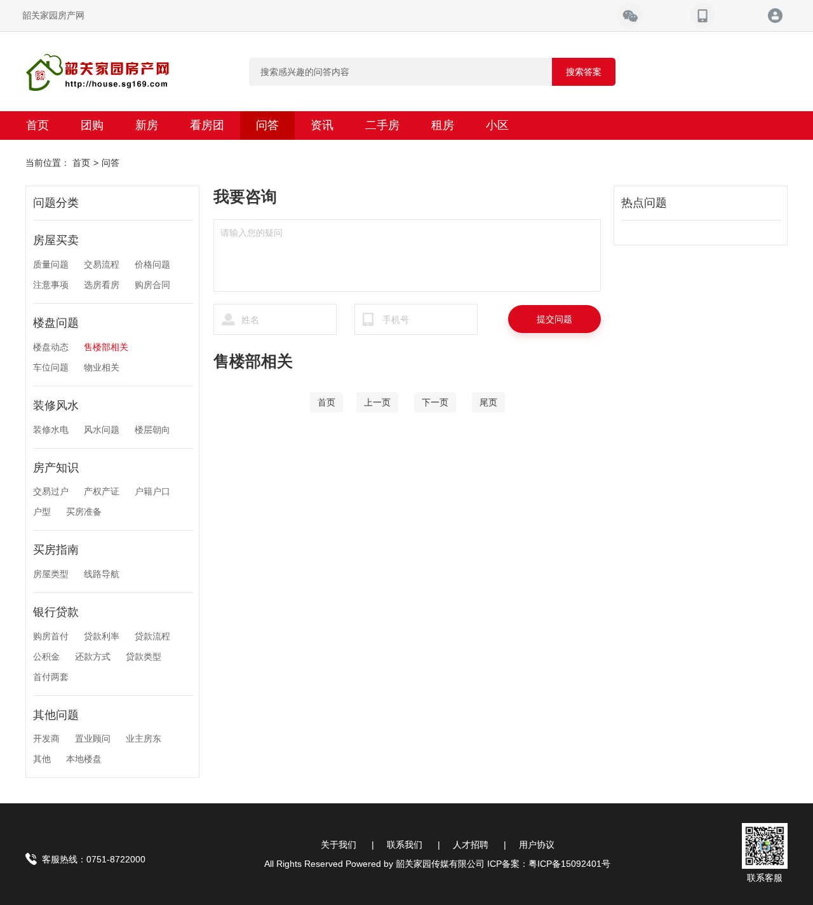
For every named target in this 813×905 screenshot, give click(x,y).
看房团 (207, 125)
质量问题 (51, 264)
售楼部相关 (106, 347)
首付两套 (51, 677)
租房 (442, 125)
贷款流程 (152, 636)
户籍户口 (152, 491)
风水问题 (101, 430)
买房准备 (84, 512)
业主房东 (143, 738)
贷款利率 (101, 636)
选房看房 (101, 285)
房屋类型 (51, 574)
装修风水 (56, 405)
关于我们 (338, 845)
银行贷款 (56, 612)
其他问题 (56, 715)
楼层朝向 (152, 430)
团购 (92, 125)
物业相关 (101, 367)
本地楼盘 (84, 759)
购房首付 (51, 636)
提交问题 (554, 319)
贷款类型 (143, 656)
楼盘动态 (51, 347)
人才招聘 (470, 845)
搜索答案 (583, 72)
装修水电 (51, 430)
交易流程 (101, 264)
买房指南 (56, 549)
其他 (42, 759)
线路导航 (101, 574)
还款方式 (93, 656)
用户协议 (536, 845)
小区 (497, 125)
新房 (146, 125)
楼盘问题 (56, 322)
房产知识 (56, 467)
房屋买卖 (56, 240)
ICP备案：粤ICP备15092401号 (548, 864)
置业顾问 (93, 738)
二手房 (382, 125)
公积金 (46, 656)
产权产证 (101, 491)
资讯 (322, 125)
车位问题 (51, 367)
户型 (42, 512)
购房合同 (152, 285)
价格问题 (152, 264)
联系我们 (404, 845)
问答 (267, 125)
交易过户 (51, 491)
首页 (37, 125)
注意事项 (51, 285)
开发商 (46, 738)
